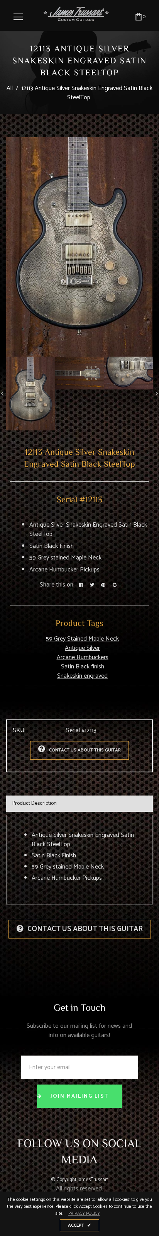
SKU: (19, 730)
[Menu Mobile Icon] (18, 17)
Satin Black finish (82, 666)
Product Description (34, 803)
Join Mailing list (79, 1096)
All (10, 88)
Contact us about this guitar (85, 750)
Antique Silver (82, 648)
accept (79, 1225)
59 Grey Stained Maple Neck (82, 639)
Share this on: (57, 585)
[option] (79, 247)
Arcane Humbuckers (82, 657)
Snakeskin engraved (82, 676)
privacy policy (84, 1213)
